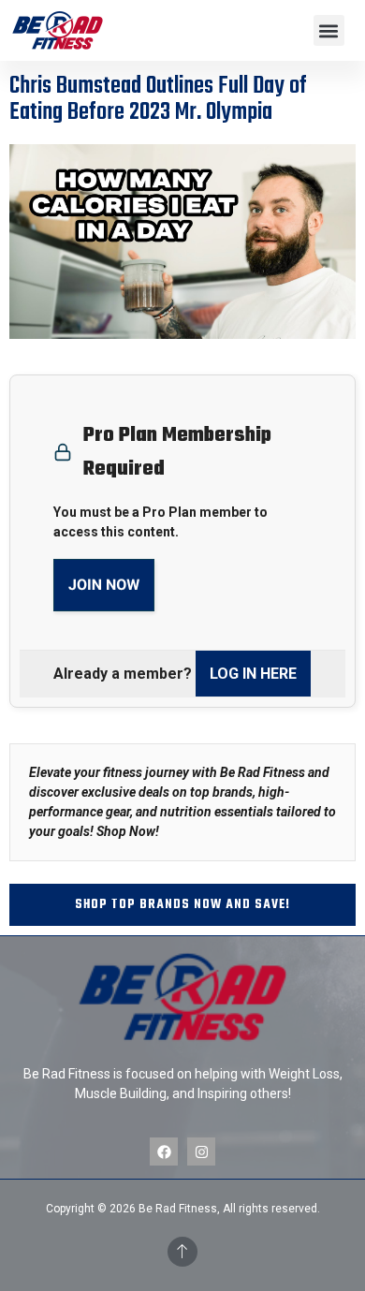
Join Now (103, 585)
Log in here (253, 673)
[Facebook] (164, 1151)
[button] (329, 30)
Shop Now (125, 831)
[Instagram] (201, 1151)
